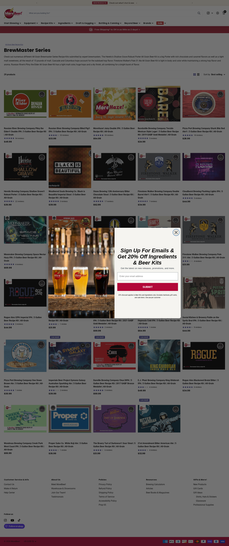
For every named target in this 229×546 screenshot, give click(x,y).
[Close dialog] (176, 232)
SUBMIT (148, 286)
